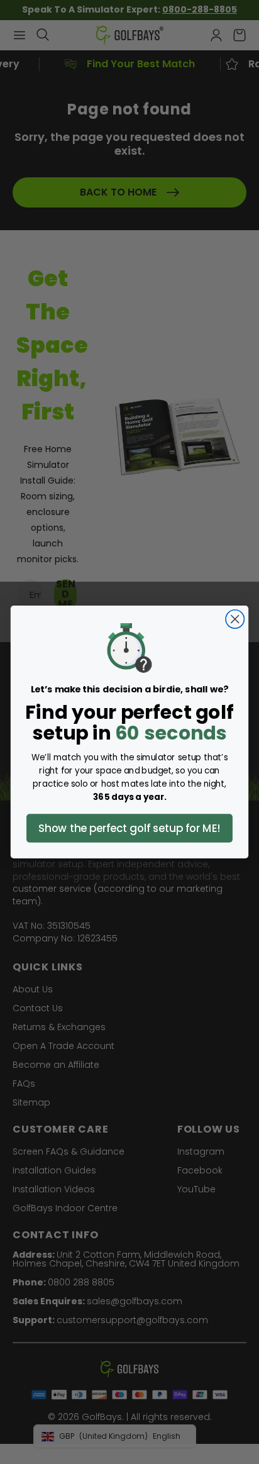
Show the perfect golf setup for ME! (129, 828)
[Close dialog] (235, 619)
